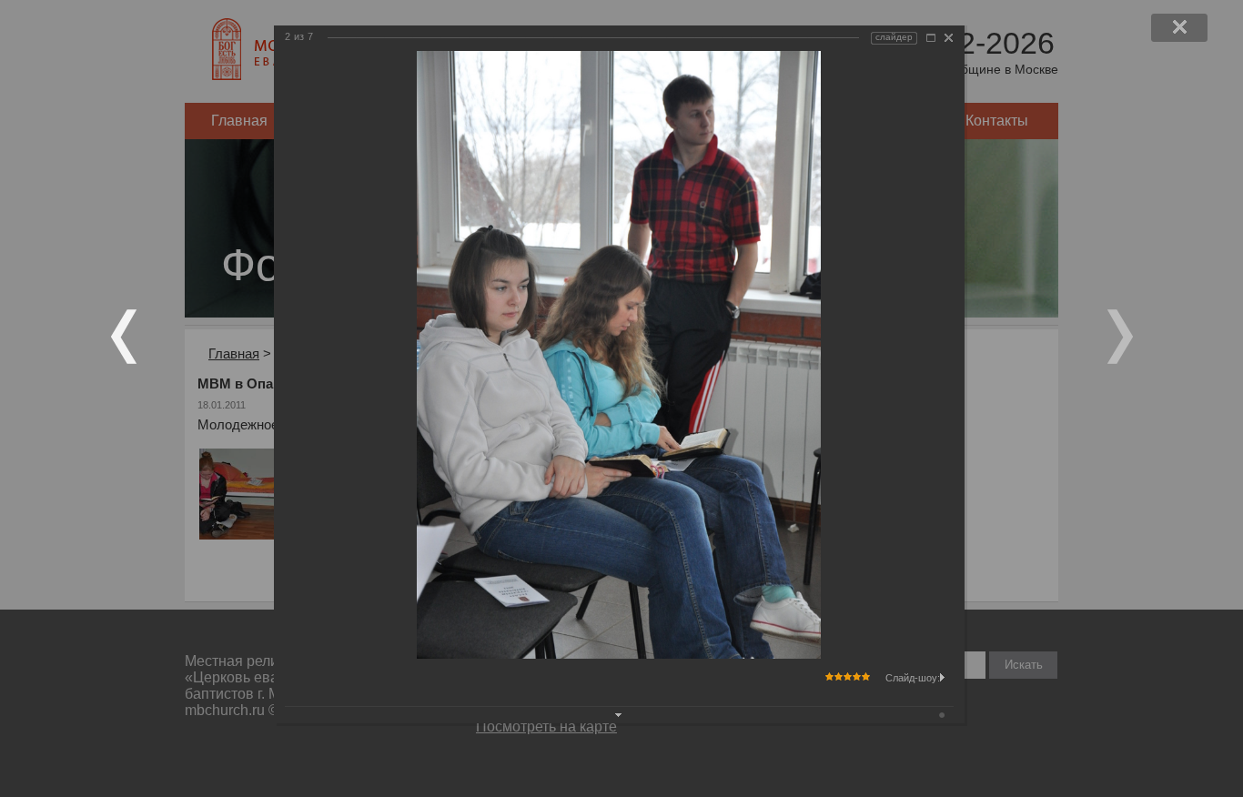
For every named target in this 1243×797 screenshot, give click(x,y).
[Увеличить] (931, 37)
